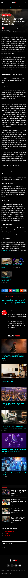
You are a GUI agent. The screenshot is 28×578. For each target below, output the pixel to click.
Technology (6, 15)
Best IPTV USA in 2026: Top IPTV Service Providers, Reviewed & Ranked (18, 519)
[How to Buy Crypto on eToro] (18, 261)
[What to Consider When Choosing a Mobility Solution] (6, 511)
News (9, 486)
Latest (4, 486)
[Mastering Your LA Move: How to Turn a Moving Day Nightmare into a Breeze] (14, 394)
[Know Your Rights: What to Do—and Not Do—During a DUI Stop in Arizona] (6, 492)
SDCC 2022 (7, 537)
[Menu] (2, 2)
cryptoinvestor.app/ (6, 250)
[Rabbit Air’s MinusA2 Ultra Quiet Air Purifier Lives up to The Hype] (14, 371)
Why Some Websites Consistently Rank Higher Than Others (18, 501)
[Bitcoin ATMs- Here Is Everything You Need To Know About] (6, 274)
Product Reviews (9, 532)
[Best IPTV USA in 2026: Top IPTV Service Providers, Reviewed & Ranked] (6, 519)
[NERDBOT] (14, 2)
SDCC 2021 (7, 535)
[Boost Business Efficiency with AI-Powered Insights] (14, 464)
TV (19, 486)
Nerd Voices (10, 28)
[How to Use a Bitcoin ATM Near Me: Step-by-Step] (6, 261)
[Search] (26, 2)
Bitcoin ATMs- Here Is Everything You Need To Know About (6, 279)
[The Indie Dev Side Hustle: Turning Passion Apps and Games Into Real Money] (14, 440)
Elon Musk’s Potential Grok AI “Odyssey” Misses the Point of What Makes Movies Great (12, 356)
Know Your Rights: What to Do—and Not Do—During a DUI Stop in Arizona (19, 492)
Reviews (24, 486)
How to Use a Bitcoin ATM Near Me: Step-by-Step (6, 266)
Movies (15, 486)
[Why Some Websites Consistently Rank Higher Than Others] (6, 502)
